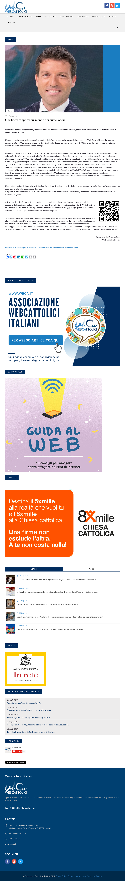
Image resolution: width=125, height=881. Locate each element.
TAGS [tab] (91, 569)
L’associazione (24, 16)
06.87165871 (14, 838)
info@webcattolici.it (17, 833)
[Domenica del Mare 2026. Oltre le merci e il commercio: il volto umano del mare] (10, 629)
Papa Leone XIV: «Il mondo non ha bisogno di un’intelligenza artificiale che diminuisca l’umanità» (56, 579)
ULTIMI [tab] (34, 569)
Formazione (66, 16)
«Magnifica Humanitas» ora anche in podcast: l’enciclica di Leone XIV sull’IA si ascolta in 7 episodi (57, 592)
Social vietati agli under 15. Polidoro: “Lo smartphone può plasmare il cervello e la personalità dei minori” (60, 617)
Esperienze (98, 16)
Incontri (49, 16)
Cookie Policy (73, 876)
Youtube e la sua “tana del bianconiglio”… (24, 703)
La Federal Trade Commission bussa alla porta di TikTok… (31, 732)
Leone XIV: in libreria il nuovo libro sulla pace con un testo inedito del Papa (47, 604)
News (112, 16)
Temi (38, 16)
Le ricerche (83, 16)
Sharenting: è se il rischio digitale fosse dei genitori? (28, 717)
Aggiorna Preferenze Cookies (90, 876)
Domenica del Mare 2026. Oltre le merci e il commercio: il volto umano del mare (50, 629)
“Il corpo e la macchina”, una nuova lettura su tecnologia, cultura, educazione (38, 725)
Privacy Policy (61, 876)
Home (10, 16)
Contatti (12, 22)
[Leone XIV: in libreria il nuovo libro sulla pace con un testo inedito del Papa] (10, 604)
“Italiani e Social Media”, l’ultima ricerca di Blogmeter (29, 710)
